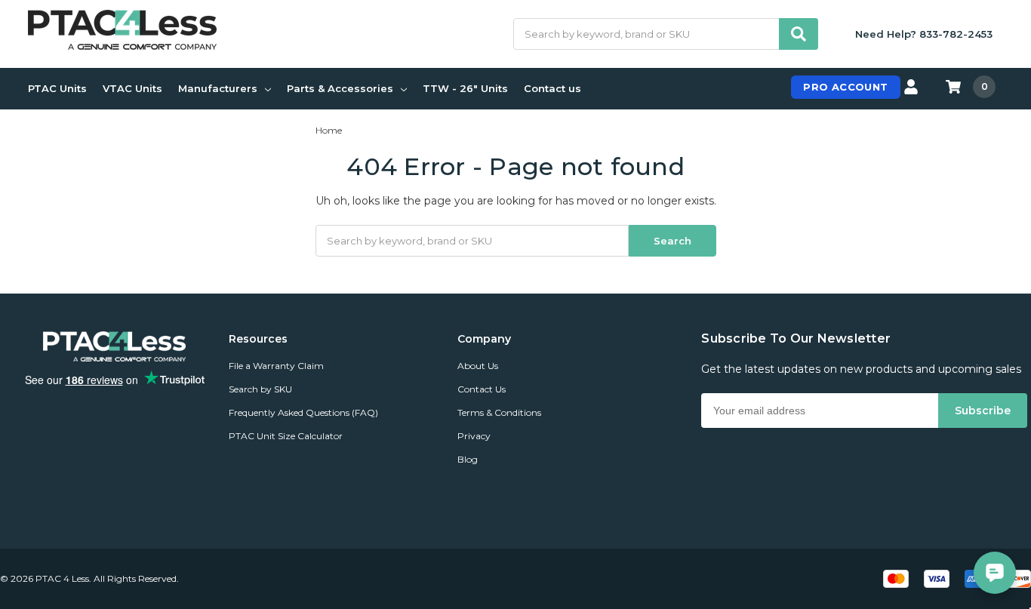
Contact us (552, 88)
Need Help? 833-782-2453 (924, 34)
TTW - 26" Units (465, 88)
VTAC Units (132, 88)
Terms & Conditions (499, 412)
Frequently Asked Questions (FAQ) (303, 412)
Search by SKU (260, 389)
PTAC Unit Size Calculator (286, 435)
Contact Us (481, 389)
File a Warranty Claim (276, 365)
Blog (467, 459)
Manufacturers (217, 88)
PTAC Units (57, 88)
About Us (477, 365)
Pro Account (845, 87)
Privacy (474, 435)
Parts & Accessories (340, 88)
